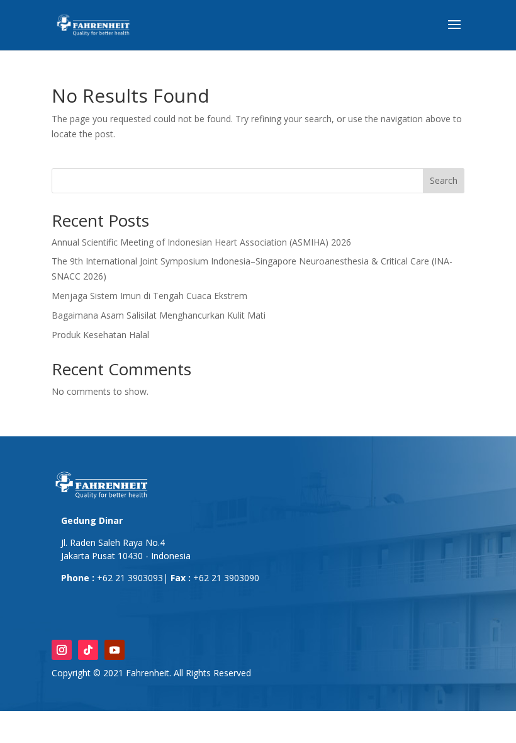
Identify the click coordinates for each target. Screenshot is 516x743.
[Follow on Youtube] (114, 650)
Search (443, 180)
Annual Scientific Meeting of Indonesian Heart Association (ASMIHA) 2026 (201, 242)
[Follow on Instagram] (62, 650)
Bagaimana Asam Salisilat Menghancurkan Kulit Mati (159, 315)
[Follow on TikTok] (88, 650)
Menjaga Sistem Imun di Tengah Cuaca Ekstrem (149, 296)
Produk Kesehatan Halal (100, 335)
